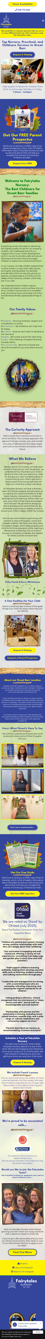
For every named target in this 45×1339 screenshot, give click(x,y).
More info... (18, 1336)
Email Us (24, 1264)
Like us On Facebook (24, 1268)
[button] (43, 21)
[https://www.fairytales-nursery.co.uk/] (6, 21)
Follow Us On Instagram (24, 1272)
